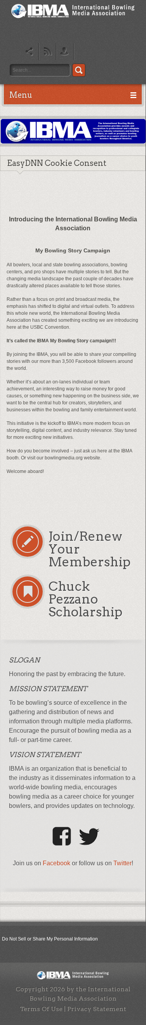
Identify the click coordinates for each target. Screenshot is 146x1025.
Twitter (122, 863)
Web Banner (73, 131)
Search (79, 70)
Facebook (56, 863)
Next (137, 139)
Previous (10, 139)
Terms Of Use (41, 1009)
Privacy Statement (96, 1009)
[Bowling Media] (73, 19)
